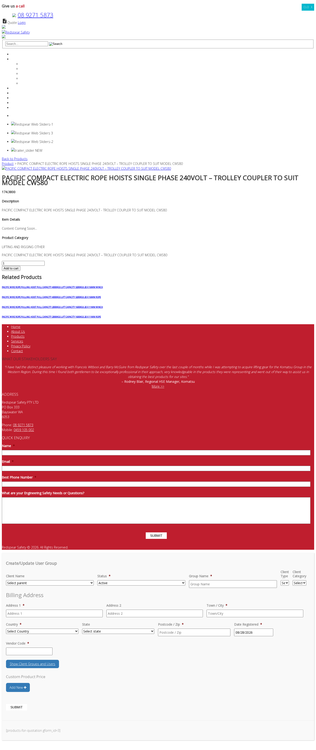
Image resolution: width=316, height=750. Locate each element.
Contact (17, 103)
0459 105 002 (24, 430)
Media (25, 83)
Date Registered (248, 624)
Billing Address (24, 595)
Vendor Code (17, 643)
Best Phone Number (19, 477)
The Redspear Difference (38, 64)
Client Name (15, 576)
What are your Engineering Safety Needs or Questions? (43, 493)
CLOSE (308, 7)
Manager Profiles (32, 69)
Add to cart (11, 268)
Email (8, 462)
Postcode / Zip (171, 624)
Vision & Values (31, 73)
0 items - (22, 116)
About (15, 59)
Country (14, 624)
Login (22, 22)
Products (18, 93)
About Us (18, 331)
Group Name (200, 576)
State (86, 624)
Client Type (285, 574)
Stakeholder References (38, 78)
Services (17, 88)
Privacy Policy (20, 346)
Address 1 (15, 605)
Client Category (299, 574)
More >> (158, 386)
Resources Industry (25, 98)
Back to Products (15, 159)
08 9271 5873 (35, 15)
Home (15, 54)
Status (104, 576)
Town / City (217, 605)
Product (8, 163)
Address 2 (113, 605)
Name (8, 446)
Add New (16, 687)
